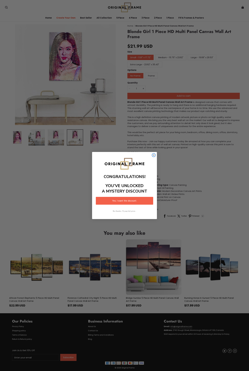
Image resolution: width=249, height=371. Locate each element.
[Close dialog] (153, 155)
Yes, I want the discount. (124, 200)
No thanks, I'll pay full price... (124, 211)
